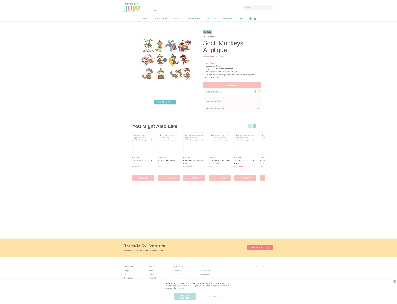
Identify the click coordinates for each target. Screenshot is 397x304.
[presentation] (254, 126)
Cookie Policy (180, 288)
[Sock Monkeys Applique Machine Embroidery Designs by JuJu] (170, 93)
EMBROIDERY (161, 18)
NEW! (144, 18)
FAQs (126, 271)
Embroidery (153, 274)
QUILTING (211, 18)
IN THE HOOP (194, 18)
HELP (241, 18)
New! (151, 271)
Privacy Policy (204, 271)
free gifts (214, 71)
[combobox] (255, 7)
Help (126, 274)
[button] (254, 18)
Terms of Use (204, 274)
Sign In (177, 274)
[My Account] (250, 18)
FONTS (177, 18)
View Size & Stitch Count (165, 102)
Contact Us (128, 278)
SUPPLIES (227, 18)
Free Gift (152, 278)
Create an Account (181, 271)
